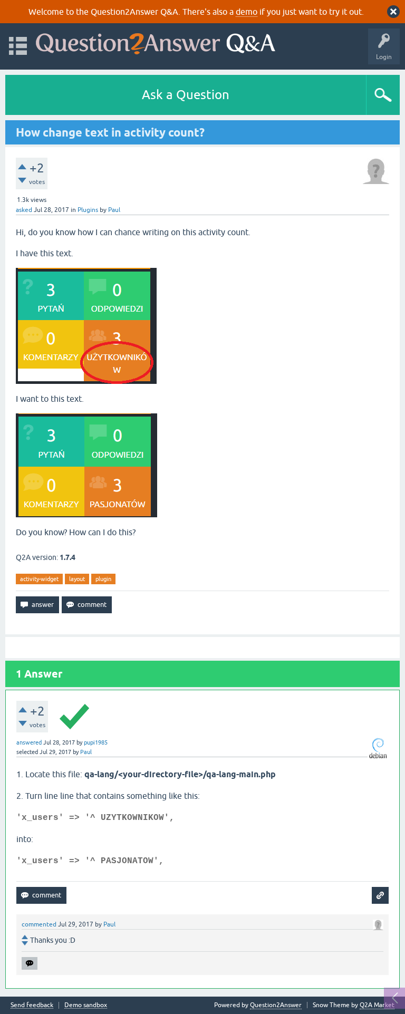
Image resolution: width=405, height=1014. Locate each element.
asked (24, 210)
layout (77, 579)
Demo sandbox (85, 1005)
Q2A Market (377, 1005)
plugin (103, 579)
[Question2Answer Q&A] (155, 41)
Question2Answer (276, 1005)
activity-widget (39, 579)
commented (39, 924)
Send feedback (32, 1005)
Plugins (88, 210)
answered (29, 742)
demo (246, 11)
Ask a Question (185, 95)
